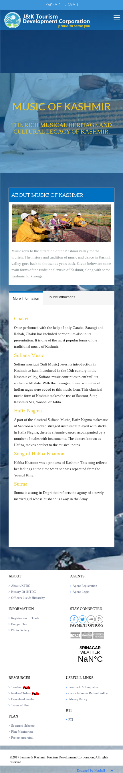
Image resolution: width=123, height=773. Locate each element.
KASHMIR (53, 5)
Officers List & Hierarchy (28, 597)
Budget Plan (19, 624)
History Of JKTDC (23, 591)
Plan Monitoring (22, 731)
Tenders (16, 687)
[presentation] (26, 299)
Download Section (23, 699)
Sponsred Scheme (23, 725)
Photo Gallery (20, 630)
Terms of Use (20, 705)
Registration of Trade (25, 618)
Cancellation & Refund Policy (88, 693)
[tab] (26, 298)
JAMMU (72, 5)
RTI (70, 719)
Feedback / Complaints (83, 687)
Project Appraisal (22, 737)
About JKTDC (20, 585)
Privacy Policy (78, 699)
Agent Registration (85, 585)
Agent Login (81, 591)
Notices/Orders (21, 693)
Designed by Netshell (91, 770)
